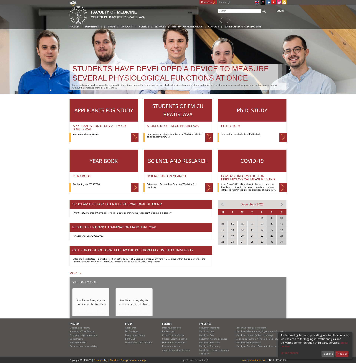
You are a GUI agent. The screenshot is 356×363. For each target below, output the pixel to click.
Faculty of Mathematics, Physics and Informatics (261, 331)
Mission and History (80, 327)
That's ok (341, 353)
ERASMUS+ (131, 338)
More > (76, 273)
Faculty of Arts (206, 335)
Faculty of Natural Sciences (213, 338)
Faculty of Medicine (209, 327)
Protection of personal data (84, 335)
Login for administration (193, 360)
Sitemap (223, 2)
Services (160, 26)
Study (111, 26)
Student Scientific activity (175, 338)
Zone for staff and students (243, 26)
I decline (327, 353)
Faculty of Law (206, 331)
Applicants (130, 327)
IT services (206, 2)
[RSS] (284, 2)
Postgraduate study (135, 335)
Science (144, 26)
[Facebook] (268, 2)
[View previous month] (222, 204)
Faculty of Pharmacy (209, 346)
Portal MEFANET (78, 342)
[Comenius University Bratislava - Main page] (78, 14)
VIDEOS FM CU (83, 282)
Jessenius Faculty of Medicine (251, 327)
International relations (187, 26)
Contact (213, 26)
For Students (131, 331)
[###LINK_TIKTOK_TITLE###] (263, 2)
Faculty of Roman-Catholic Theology (254, 335)
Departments (93, 26)
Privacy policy (101, 360)
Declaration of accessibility (83, 346)
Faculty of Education (209, 342)
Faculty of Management (248, 342)
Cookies (114, 360)
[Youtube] (273, 2)
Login (280, 11)
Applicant (127, 26)
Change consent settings (133, 360)
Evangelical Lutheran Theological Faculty (257, 338)
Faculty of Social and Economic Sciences (257, 346)
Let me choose (290, 353)
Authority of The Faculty (82, 331)
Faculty (75, 26)
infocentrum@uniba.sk (253, 360)
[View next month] (281, 204)
